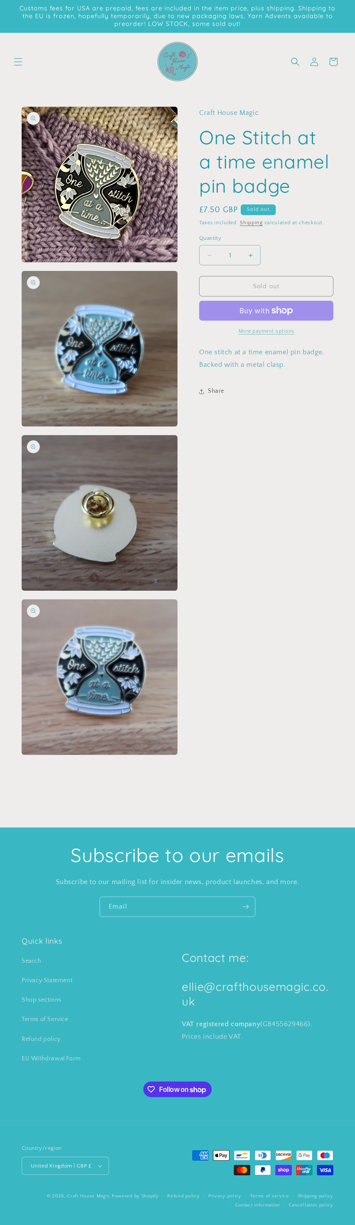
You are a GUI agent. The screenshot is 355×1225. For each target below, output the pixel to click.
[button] (18, 61)
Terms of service (269, 1196)
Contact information (257, 1205)
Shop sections (41, 999)
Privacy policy (225, 1196)
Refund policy (41, 1039)
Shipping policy (316, 1196)
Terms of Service (45, 1019)
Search (32, 961)
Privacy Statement (47, 980)
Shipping (251, 223)
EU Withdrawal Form (51, 1058)
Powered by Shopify (135, 1196)
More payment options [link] (266, 331)
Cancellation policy (311, 1205)
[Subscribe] (245, 907)
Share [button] (216, 391)
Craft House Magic (88, 1196)
